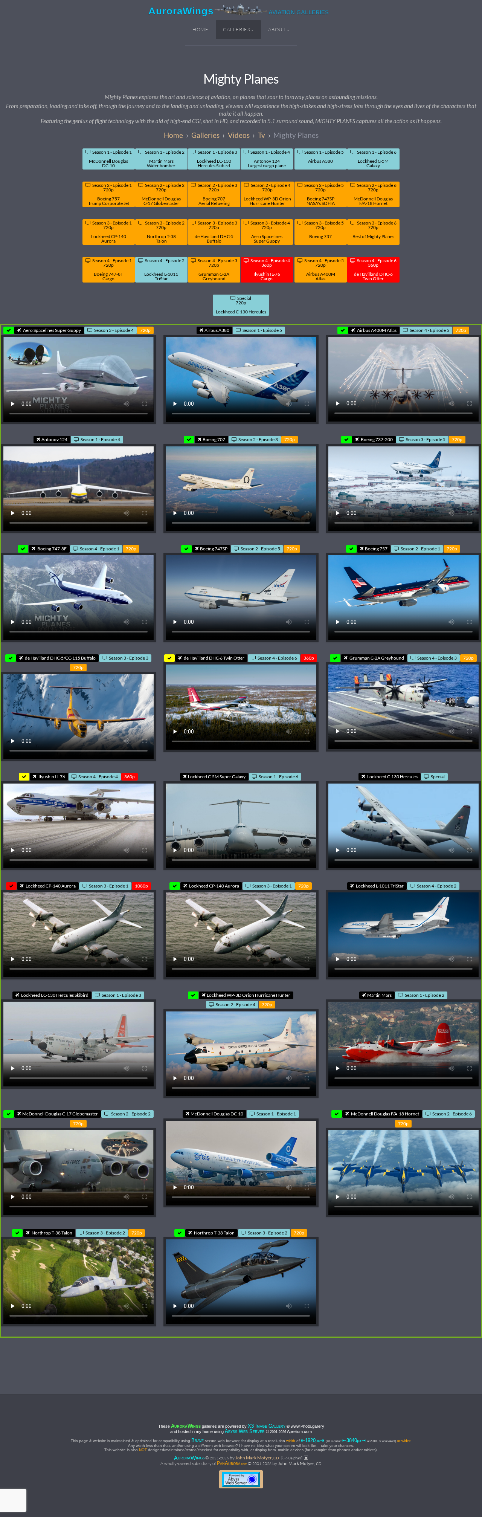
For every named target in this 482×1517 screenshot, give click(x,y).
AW (189, 1457)
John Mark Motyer (257, 1457)
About (277, 29)
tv (261, 135)
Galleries (236, 29)
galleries (205, 135)
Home (200, 29)
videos (239, 135)
